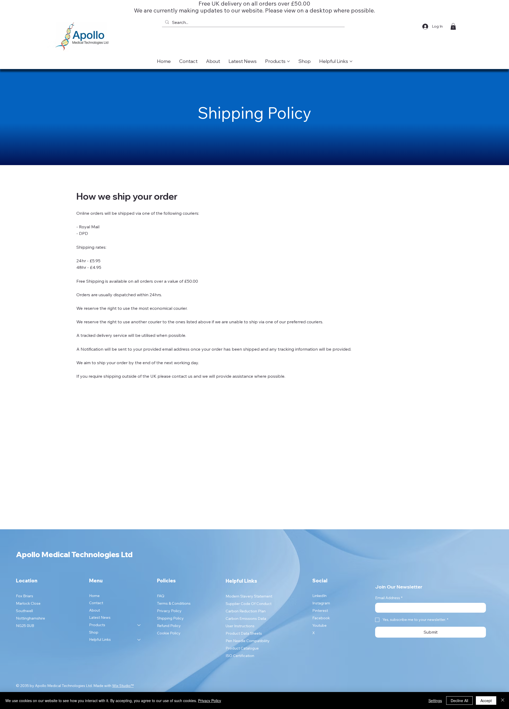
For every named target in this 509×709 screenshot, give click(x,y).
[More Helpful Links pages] (351, 61)
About (94, 610)
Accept (486, 700)
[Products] (139, 625)
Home (94, 595)
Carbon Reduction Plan (246, 611)
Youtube (319, 625)
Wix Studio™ (123, 685)
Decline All (459, 700)
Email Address (388, 597)
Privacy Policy (169, 610)
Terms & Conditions (174, 603)
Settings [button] (435, 700)
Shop (93, 632)
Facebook (321, 618)
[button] (453, 26)
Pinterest (320, 610)
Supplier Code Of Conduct (248, 603)
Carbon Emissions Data (246, 618)
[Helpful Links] (139, 639)
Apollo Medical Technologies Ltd (74, 554)
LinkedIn (319, 595)
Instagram (321, 603)
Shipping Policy (170, 618)
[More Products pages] (288, 61)
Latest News (100, 617)
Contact (96, 602)
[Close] (502, 700)
